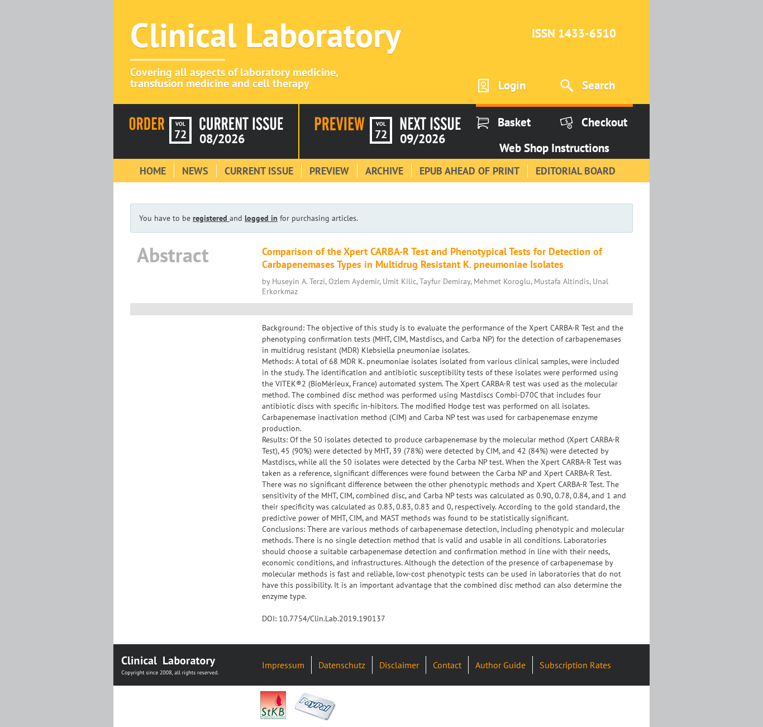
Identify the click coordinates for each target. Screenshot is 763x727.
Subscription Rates (575, 665)
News (195, 170)
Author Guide (500, 665)
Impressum (283, 665)
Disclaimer (399, 665)
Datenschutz (341, 665)
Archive (384, 170)
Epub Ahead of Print (469, 170)
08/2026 (222, 138)
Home (153, 170)
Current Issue (259, 170)
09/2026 (422, 138)
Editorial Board (576, 170)
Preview (329, 170)
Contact (447, 665)
